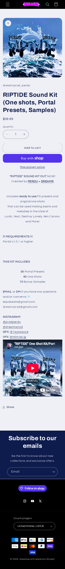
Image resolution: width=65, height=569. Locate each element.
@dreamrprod (13, 326)
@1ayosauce (19, 331)
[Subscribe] (53, 471)
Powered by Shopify (44, 559)
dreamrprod (26, 559)
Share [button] (10, 407)
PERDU (33, 181)
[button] (7, 4)
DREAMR (47, 181)
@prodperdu (12, 321)
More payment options (32, 167)
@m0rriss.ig (18, 336)
